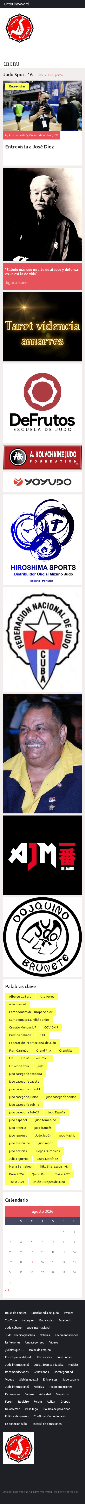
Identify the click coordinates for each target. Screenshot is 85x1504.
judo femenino (45, 1120)
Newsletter (12, 1409)
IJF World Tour (19, 1066)
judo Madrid (67, 1135)
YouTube (11, 1320)
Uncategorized (34, 1342)
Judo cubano (13, 1327)
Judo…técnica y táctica (20, 1335)
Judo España (56, 1112)
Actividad (45, 1394)
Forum (9, 1401)
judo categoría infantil (24, 1089)
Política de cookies (17, 1416)
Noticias (45, 1335)
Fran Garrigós (18, 1050)
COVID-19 (51, 1027)
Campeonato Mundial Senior (29, 1019)
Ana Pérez (47, 996)
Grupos (65, 1401)
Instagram (28, 1320)
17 (10, 1263)
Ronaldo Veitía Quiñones (23, 135)
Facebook (65, 1320)
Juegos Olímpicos (47, 1151)
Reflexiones (12, 1342)
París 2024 (16, 1174)
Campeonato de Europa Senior (30, 1012)
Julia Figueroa (18, 1158)
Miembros (62, 1394)
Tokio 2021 (16, 1182)
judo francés (43, 1127)
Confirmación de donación (50, 1416)
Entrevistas (17, 86)
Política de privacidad (57, 1409)
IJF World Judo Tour (35, 1058)
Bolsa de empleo (16, 1313)
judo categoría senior (61, 1097)
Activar (51, 1401)
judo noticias (18, 1151)
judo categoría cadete (24, 1081)
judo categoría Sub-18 (24, 1104)
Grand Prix (43, 1050)
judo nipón (45, 1143)
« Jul (8, 1290)
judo (41, 1066)
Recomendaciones (66, 1335)
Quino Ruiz (39, 1174)
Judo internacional (38, 1327)
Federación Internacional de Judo (32, 1043)
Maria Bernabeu (20, 1166)
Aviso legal (32, 1409)
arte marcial (17, 1004)
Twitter (68, 1313)
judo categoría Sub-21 (24, 1112)
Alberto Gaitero (20, 996)
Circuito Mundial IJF (22, 1027)
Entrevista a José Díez (29, 146)
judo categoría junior (23, 1097)
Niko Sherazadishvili (54, 1166)
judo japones (18, 1135)
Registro (23, 1401)
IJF (11, 1058)
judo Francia (17, 1127)
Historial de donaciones (47, 1424)
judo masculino (19, 1143)
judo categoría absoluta (25, 1074)
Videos (53, 1342)
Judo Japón (43, 1135)
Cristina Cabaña (20, 1035)
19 (32, 1263)
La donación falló (16, 1424)
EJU (42, 1035)
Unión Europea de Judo (49, 1182)
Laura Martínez (47, 1158)
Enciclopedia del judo (45, 1313)
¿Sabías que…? (14, 1350)
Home (40, 75)
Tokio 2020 (62, 1174)
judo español (18, 1120)
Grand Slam (67, 1050)
